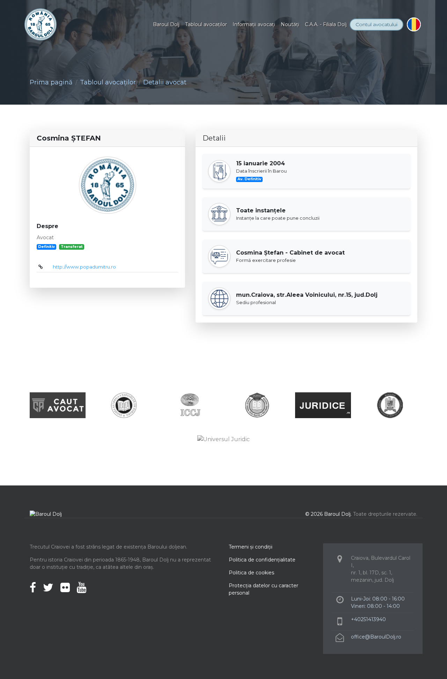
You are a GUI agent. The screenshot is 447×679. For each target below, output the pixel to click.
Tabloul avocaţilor (206, 24)
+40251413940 (368, 619)
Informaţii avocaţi (254, 24)
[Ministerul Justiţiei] (389, 404)
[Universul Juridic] (223, 439)
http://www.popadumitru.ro (84, 267)
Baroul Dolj (166, 24)
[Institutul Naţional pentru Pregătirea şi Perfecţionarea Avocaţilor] (257, 404)
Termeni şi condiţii (250, 547)
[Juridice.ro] (323, 404)
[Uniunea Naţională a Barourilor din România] (124, 404)
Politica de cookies (251, 572)
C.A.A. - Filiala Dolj (326, 24)
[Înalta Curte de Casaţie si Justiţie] (190, 404)
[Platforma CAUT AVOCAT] (58, 404)
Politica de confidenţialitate (262, 560)
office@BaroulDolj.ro (376, 637)
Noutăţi (290, 24)
